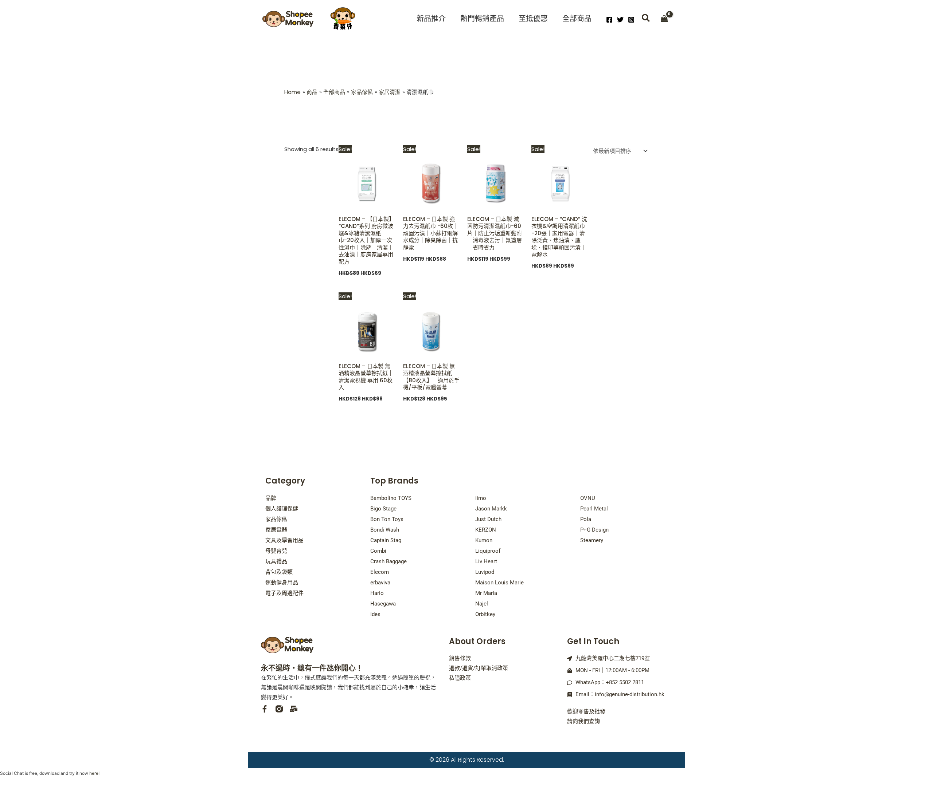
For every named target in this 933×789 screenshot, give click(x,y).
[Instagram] (631, 19)
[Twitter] (620, 19)
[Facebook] (609, 19)
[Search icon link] (646, 19)
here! (94, 773)
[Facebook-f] (264, 709)
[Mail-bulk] (293, 709)
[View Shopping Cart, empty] (664, 19)
